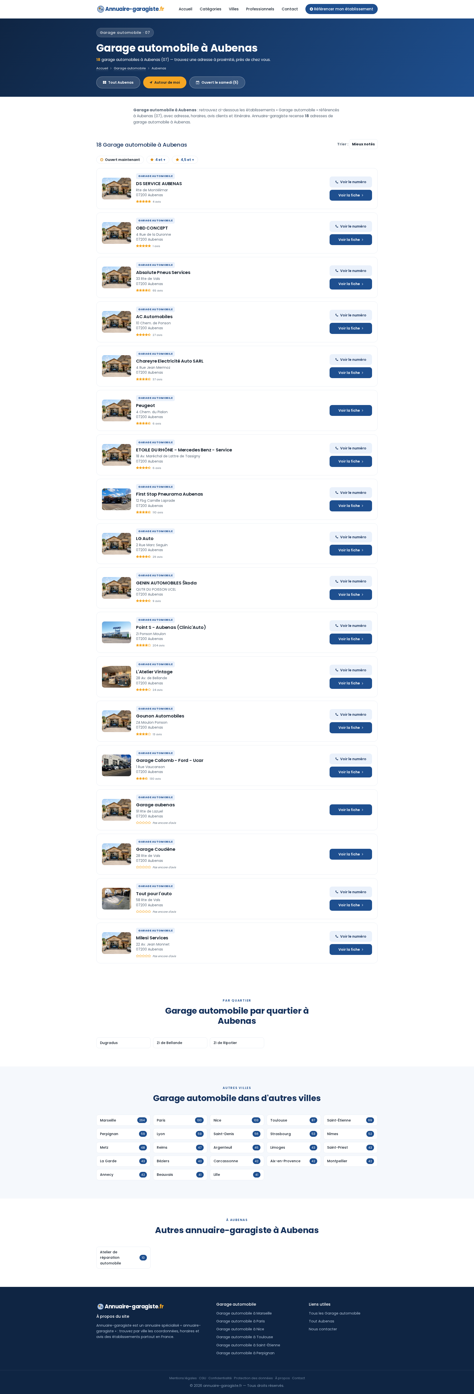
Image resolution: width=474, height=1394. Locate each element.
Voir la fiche (349, 195)
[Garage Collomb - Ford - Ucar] (116, 765)
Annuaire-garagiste (134, 9)
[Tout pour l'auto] (116, 899)
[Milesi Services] (116, 943)
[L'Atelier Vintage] (116, 677)
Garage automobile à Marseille (244, 1313)
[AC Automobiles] (116, 322)
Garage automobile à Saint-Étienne (248, 1345)
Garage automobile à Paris (240, 1321)
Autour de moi (167, 82)
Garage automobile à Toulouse (244, 1337)
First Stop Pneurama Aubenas (169, 494)
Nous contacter (323, 1329)
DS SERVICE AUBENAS (159, 183)
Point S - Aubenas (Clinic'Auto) (171, 627)
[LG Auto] (116, 544)
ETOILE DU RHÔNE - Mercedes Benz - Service (184, 450)
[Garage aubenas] (116, 810)
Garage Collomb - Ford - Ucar (169, 760)
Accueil (185, 9)
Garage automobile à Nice (240, 1329)
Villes (234, 9)
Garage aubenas (155, 805)
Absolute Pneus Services (163, 272)
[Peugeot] (116, 410)
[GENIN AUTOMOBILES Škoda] (116, 588)
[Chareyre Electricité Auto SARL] (116, 366)
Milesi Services (152, 938)
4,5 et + (187, 159)
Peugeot (145, 405)
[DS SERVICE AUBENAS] (116, 188)
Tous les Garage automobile (334, 1313)
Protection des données (253, 1378)
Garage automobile (130, 68)
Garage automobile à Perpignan (245, 1353)
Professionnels (260, 9)
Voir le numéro (353, 181)
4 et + (160, 159)
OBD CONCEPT (152, 228)
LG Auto (145, 538)
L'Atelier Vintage (154, 672)
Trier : (343, 144)
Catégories (210, 9)
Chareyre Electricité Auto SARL (169, 361)
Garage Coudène (155, 849)
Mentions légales (183, 1378)
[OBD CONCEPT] (116, 233)
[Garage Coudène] (116, 854)
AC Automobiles (154, 316)
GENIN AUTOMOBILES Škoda (166, 583)
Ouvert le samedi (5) (219, 82)
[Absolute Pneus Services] (116, 277)
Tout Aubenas (121, 82)
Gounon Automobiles (160, 716)
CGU (202, 1378)
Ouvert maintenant (122, 159)
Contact (290, 9)
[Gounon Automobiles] (116, 721)
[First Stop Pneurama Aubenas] (116, 499)
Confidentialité (220, 1378)
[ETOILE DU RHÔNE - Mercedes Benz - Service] (116, 455)
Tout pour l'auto (154, 894)
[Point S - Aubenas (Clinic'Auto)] (116, 632)
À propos (282, 1378)
